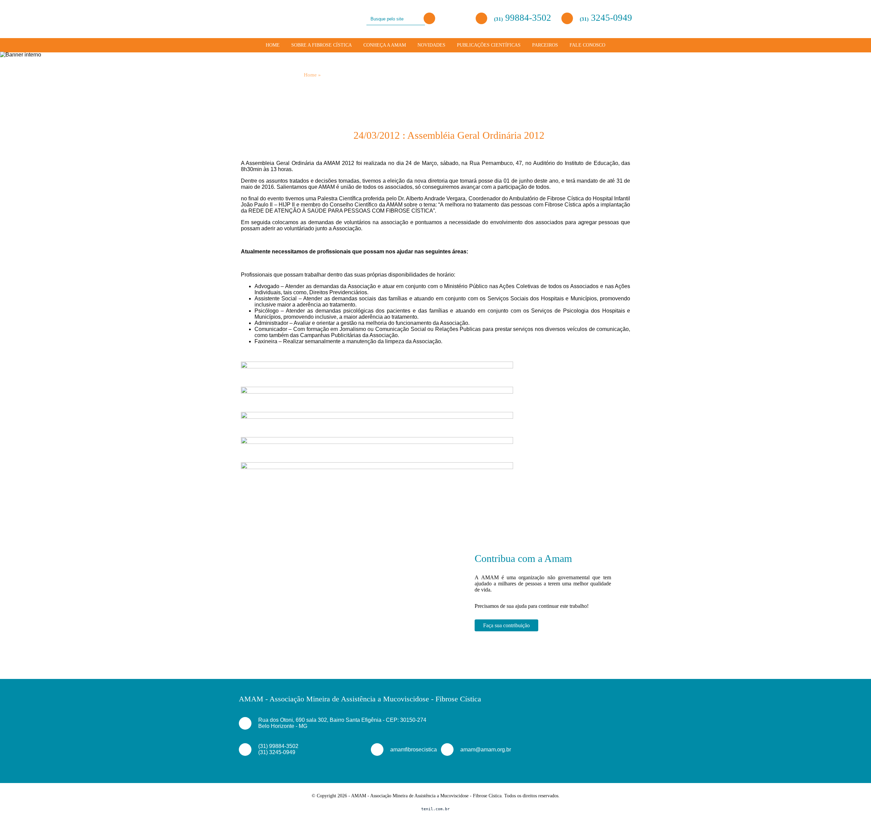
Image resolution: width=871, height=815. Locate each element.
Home (273, 45)
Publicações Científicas (489, 45)
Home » (312, 75)
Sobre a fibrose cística (321, 45)
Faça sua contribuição (506, 625)
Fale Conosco (587, 45)
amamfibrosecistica (407, 749)
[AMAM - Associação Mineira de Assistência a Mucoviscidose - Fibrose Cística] (269, 18)
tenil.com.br (435, 809)
